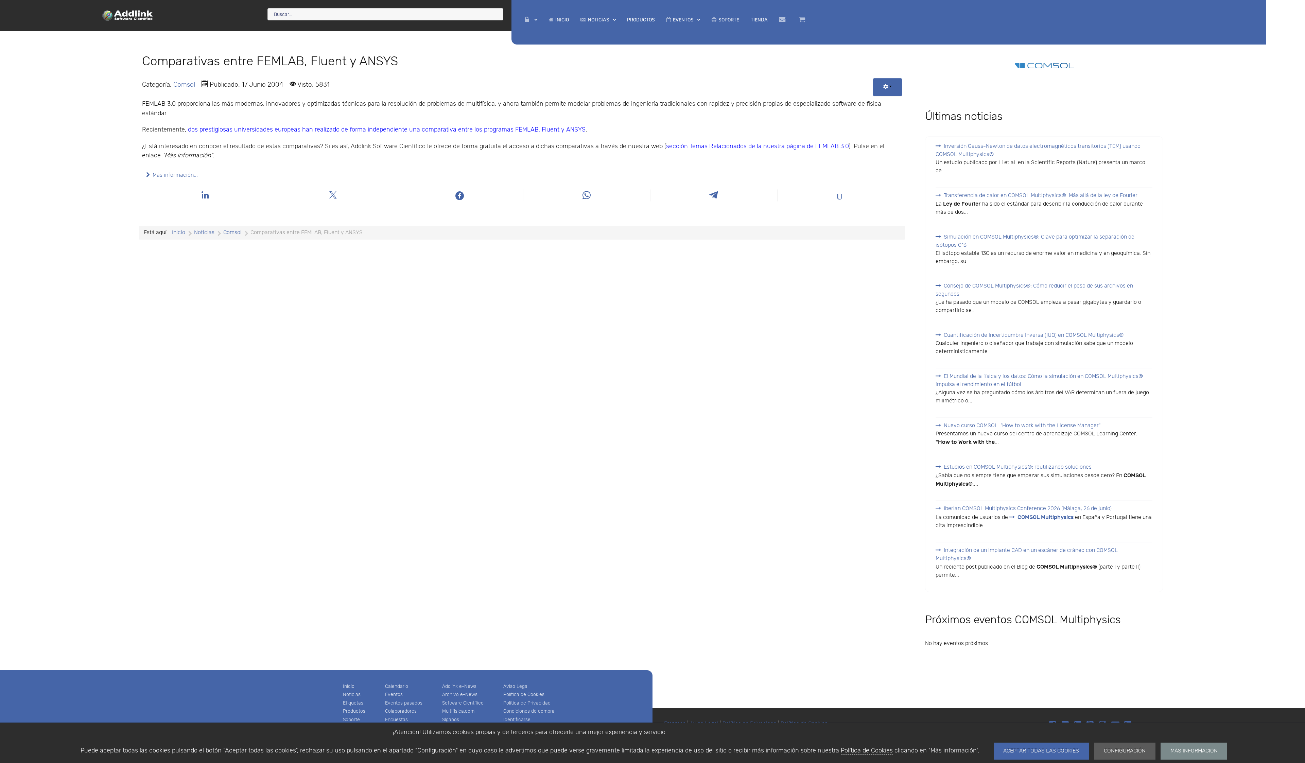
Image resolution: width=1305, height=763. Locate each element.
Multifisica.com (458, 711)
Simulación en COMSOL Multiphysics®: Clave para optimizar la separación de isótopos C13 (1035, 241)
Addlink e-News (459, 686)
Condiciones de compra (529, 711)
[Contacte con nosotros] (783, 19)
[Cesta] (803, 19)
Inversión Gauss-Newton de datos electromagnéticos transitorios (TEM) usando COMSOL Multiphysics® (1038, 150)
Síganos (450, 720)
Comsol (184, 84)
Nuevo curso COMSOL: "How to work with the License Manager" (1022, 425)
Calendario (396, 686)
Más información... (175, 175)
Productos (354, 711)
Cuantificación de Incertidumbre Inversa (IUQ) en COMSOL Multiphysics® (1034, 335)
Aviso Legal (515, 686)
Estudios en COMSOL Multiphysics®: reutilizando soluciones (1018, 467)
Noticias (352, 694)
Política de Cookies (867, 750)
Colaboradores (401, 711)
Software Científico (463, 703)
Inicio (348, 686)
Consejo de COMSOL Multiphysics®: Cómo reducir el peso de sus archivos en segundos (1034, 290)
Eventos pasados (403, 703)
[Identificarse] (531, 20)
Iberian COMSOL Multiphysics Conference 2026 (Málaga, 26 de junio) (1028, 508)
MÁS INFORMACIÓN (1194, 751)
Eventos (394, 694)
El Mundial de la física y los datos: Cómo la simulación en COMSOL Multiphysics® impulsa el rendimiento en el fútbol (1039, 380)
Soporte (351, 720)
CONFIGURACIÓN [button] (1125, 751)
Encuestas (396, 720)
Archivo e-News (459, 694)
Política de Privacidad (527, 703)
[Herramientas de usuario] (887, 87)
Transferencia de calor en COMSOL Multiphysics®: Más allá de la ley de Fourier (1040, 195)
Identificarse (516, 720)
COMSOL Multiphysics (1045, 517)
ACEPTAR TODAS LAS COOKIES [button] (1041, 751)
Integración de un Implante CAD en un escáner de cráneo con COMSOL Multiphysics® (1027, 554)
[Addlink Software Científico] (128, 15)
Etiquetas (353, 703)
